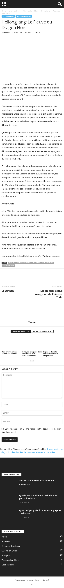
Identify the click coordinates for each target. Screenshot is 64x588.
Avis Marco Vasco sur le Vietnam (36, 480)
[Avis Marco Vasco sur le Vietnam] (9, 485)
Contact (46, 580)
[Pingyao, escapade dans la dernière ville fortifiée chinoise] (32, 343)
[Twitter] (12, 40)
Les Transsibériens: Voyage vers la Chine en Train (48, 294)
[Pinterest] (19, 40)
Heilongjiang (47, 263)
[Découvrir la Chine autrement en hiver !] (11, 343)
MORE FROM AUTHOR (42, 331)
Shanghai (6, 555)
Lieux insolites (8, 565)
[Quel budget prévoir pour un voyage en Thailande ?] (9, 515)
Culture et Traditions (11, 546)
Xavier (6, 32)
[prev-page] (30, 360)
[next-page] (33, 360)
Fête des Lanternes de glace (20, 263)
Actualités (6, 541)
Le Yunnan (8, 290)
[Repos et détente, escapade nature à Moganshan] (52, 343)
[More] (33, 40)
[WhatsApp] (26, 40)
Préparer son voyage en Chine (27, 580)
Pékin (4, 537)
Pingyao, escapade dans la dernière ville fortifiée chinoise (32, 354)
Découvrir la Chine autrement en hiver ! (10, 353)
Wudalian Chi (8, 266)
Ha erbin (36, 263)
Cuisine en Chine (9, 551)
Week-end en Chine (30, 11)
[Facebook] (5, 40)
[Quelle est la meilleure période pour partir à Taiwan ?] (9, 500)
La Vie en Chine (14, 11)
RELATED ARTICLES (21, 331)
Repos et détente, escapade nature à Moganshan (50, 354)
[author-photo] (32, 311)
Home (4, 11)
